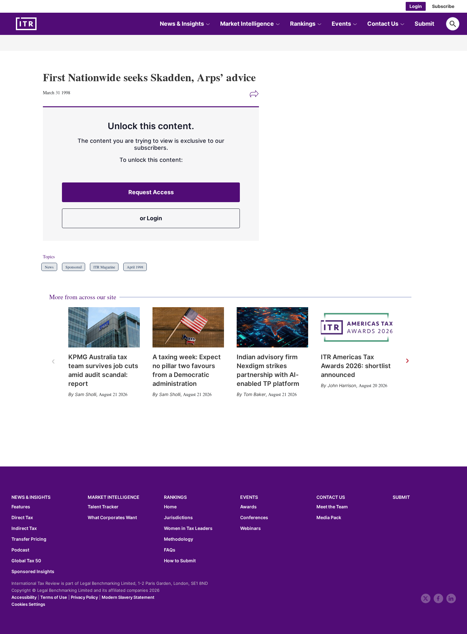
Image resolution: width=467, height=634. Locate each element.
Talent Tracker (103, 507)
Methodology (178, 539)
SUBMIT (401, 497)
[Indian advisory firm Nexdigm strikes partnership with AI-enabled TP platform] (272, 327)
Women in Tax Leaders (188, 528)
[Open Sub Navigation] (207, 24)
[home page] (41, 23)
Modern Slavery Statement (128, 597)
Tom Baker (254, 394)
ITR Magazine (104, 266)
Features (20, 507)
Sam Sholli (85, 394)
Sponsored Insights (32, 571)
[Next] (407, 361)
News (49, 266)
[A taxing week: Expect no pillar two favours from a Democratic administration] (188, 327)
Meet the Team (332, 507)
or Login (151, 218)
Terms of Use (53, 597)
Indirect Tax (24, 528)
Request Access (151, 192)
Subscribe (443, 6)
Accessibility (24, 597)
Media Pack (328, 517)
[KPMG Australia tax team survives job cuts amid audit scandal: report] (104, 327)
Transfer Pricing (28, 539)
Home (170, 507)
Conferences (254, 517)
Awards (248, 507)
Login (415, 6)
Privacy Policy (84, 597)
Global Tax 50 (26, 560)
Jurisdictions (178, 517)
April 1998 (135, 266)
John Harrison (342, 385)
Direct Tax (22, 517)
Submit (424, 23)
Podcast (20, 550)
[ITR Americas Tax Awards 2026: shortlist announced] (356, 327)
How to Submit (180, 560)
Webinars (250, 528)
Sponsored (73, 266)
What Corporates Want (112, 517)
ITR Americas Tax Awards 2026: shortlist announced (356, 366)
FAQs (169, 550)
